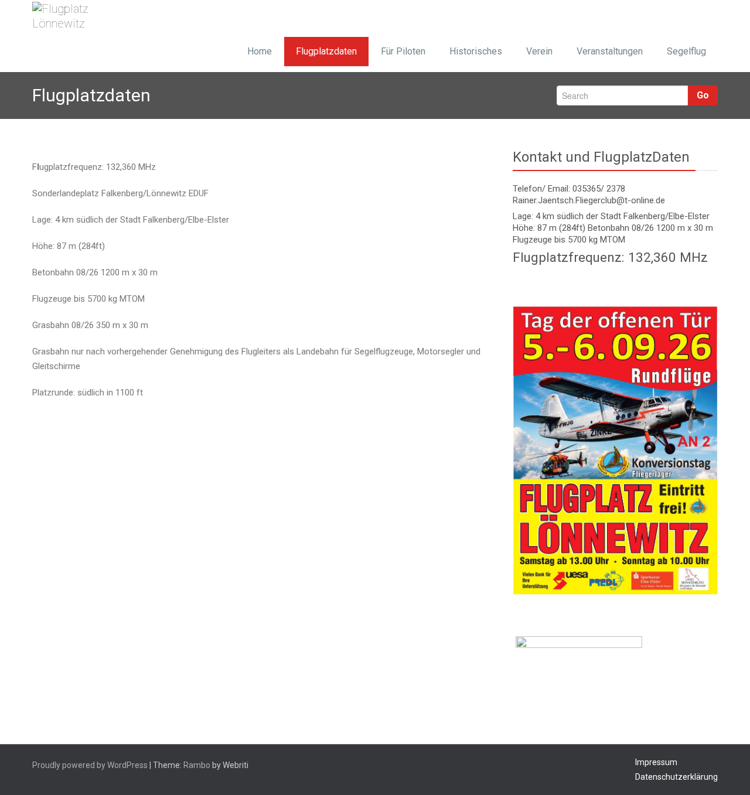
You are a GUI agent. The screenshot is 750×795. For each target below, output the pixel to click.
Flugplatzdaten (326, 51)
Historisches (475, 51)
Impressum (656, 762)
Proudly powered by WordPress (90, 765)
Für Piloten (403, 51)
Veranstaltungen (610, 51)
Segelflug (686, 51)
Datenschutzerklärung (676, 777)
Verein (539, 51)
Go (703, 95)
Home (259, 51)
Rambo (196, 765)
